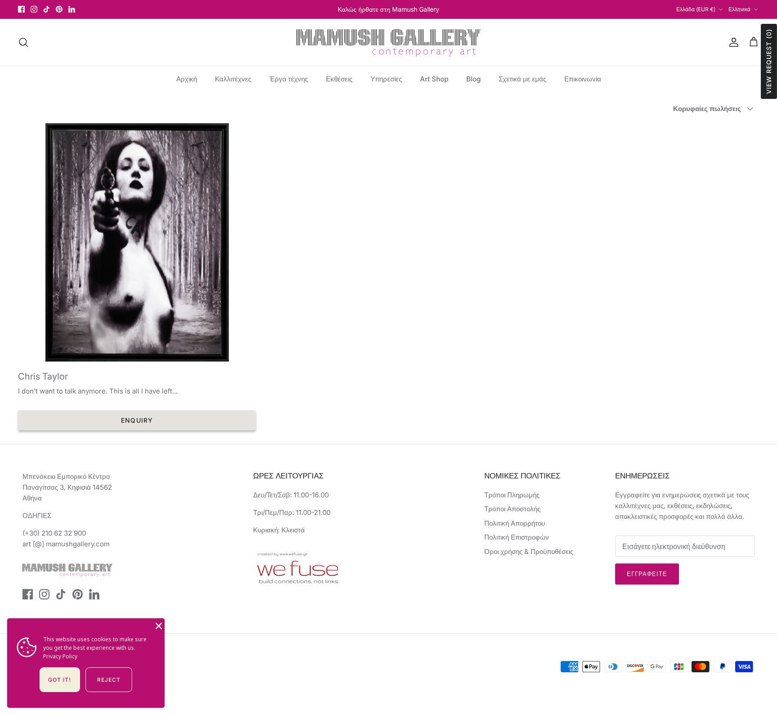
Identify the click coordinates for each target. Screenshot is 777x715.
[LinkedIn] (71, 9)
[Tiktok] (46, 9)
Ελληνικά (739, 9)
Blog (473, 79)
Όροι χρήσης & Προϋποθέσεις (528, 551)
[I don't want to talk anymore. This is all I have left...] (137, 242)
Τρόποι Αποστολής (512, 509)
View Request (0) (769, 61)
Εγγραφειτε (647, 573)
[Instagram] (34, 9)
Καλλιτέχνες (233, 79)
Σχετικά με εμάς (522, 79)
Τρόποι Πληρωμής (512, 495)
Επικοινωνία (582, 79)
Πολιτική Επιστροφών (516, 537)
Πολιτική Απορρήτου (514, 523)
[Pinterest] (59, 9)
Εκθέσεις (339, 79)
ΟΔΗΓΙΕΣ (36, 515)
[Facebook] (21, 9)
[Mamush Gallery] (388, 42)
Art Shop (434, 79)
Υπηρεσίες (386, 79)
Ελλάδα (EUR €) (695, 9)
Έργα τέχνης (288, 79)
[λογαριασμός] (732, 42)
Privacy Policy (60, 656)
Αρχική (186, 79)
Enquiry (137, 420)
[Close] (157, 625)
